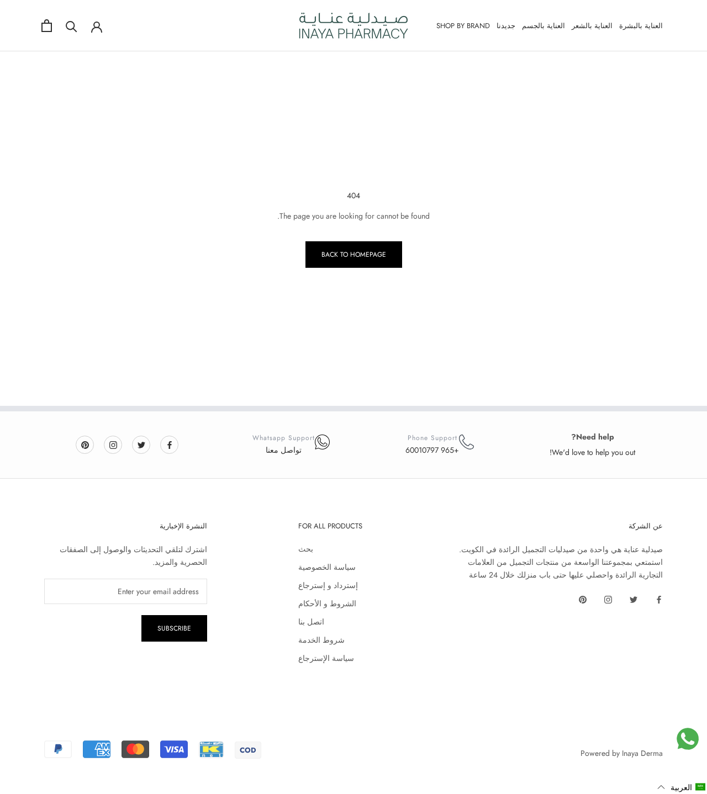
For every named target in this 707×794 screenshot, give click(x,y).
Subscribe (174, 628)
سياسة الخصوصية (327, 567)
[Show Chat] (687, 738)
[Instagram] (113, 444)
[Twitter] (141, 444)
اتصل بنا (311, 621)
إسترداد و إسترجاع (328, 585)
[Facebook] (169, 444)
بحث (305, 548)
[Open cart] (46, 25)
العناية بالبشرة (641, 25)
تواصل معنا (284, 450)
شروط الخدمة (321, 639)
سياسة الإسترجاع (326, 658)
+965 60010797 (432, 450)
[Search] (71, 25)
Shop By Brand (463, 25)
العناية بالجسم (543, 25)
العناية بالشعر (592, 25)
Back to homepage (353, 255)
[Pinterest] (85, 444)
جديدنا (506, 25)
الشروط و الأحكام (327, 603)
